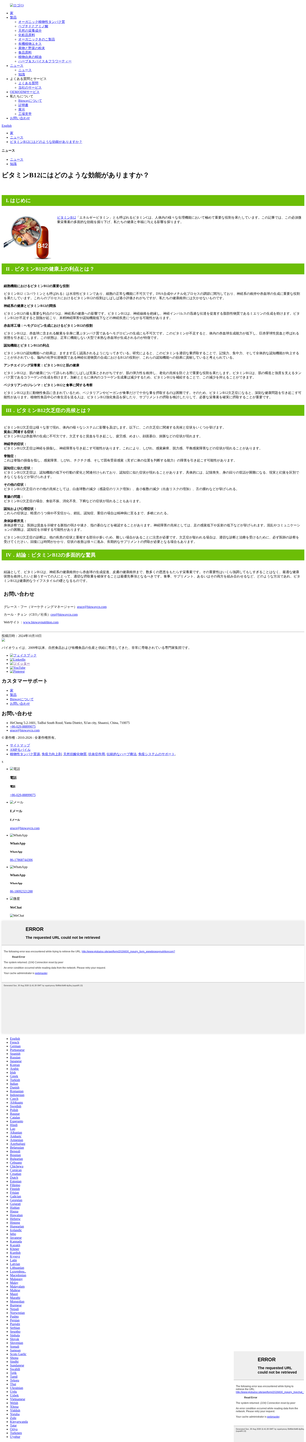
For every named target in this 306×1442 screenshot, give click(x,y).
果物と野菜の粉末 (31, 48)
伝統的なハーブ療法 (122, 754)
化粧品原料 (26, 35)
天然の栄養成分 (30, 30)
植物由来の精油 (30, 57)
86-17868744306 (21, 860)
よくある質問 (28, 83)
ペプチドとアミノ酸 (33, 26)
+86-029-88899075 (23, 726)
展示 (21, 109)
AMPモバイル (20, 749)
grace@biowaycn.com (92, 607)
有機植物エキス (30, 43)
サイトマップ (20, 745)
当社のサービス (30, 87)
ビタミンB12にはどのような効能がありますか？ (46, 142)
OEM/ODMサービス (25, 92)
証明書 (23, 105)
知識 (21, 74)
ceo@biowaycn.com (64, 614)
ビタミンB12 (66, 217)
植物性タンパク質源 (25, 754)
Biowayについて (30, 100)
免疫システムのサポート (156, 754)
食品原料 (25, 52)
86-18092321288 (21, 891)
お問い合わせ (20, 118)
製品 (13, 17)
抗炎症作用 (96, 754)
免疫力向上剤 (52, 754)
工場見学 (25, 114)
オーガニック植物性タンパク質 (41, 22)
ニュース (16, 65)
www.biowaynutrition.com (40, 622)
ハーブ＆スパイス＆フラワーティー (45, 61)
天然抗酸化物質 (75, 754)
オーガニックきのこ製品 (36, 39)
